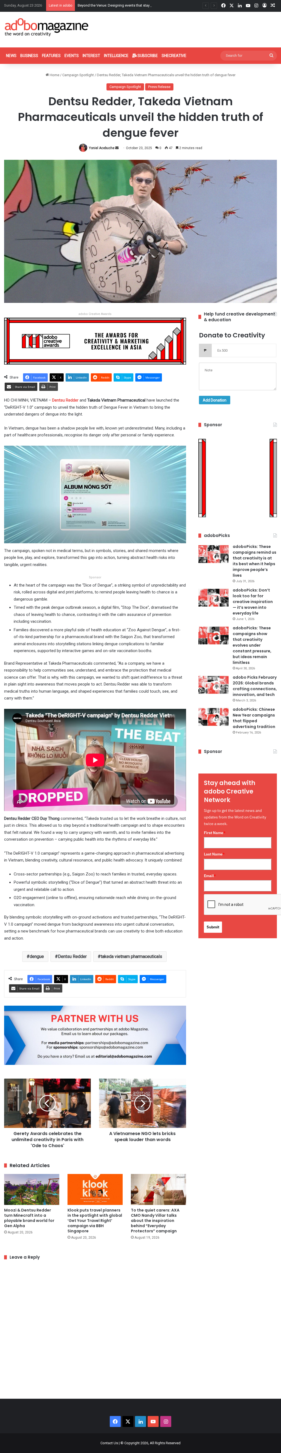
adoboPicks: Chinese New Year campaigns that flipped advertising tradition (254, 718)
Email (210, 875)
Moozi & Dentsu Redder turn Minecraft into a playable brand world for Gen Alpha (29, 1218)
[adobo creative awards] (95, 341)
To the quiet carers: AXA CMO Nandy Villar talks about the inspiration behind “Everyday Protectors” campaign (155, 1220)
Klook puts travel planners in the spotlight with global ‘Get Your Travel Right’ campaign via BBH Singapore (95, 1220)
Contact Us (109, 1443)
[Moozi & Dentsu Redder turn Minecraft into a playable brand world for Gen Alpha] (31, 1189)
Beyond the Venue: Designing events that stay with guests (123, 5)
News (11, 55)
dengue (37, 956)
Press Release (159, 87)
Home (54, 75)
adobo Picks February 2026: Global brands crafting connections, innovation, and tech (255, 686)
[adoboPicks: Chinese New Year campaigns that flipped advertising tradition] (213, 717)
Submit (213, 927)
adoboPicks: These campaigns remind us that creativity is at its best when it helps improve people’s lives (254, 561)
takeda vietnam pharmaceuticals (131, 956)
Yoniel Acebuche (101, 148)
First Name (215, 832)
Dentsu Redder (65, 400)
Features (51, 55)
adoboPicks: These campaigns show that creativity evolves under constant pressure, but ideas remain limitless (252, 645)
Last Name (214, 854)
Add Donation (214, 400)
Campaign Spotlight (78, 75)
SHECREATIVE (174, 55)
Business (29, 55)
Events (71, 55)
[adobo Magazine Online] (46, 27)
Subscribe (147, 55)
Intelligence (116, 55)
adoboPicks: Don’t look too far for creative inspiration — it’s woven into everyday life (253, 601)
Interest (91, 55)
